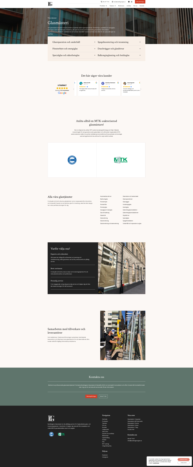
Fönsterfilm (103, 204)
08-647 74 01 (106, 2)
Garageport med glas (106, 210)
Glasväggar (126, 201)
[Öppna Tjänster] (115, 6)
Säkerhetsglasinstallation (130, 210)
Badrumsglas (104, 199)
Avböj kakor (184, 462)
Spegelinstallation (128, 221)
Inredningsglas (127, 204)
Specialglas (126, 218)
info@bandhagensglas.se (120, 2)
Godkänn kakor (183, 459)
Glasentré (103, 215)
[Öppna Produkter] (106, 6)
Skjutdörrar (126, 215)
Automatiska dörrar (105, 196)
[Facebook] (129, 1)
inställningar (156, 463)
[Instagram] (131, 1)
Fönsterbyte (103, 201)
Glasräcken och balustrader (130, 196)
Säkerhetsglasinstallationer (130, 212)
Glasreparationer (128, 199)
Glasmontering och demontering (109, 223)
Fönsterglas (103, 207)
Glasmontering (104, 221)
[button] (140, 89)
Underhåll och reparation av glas (132, 223)
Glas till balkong (104, 212)
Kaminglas (126, 207)
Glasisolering (104, 218)
